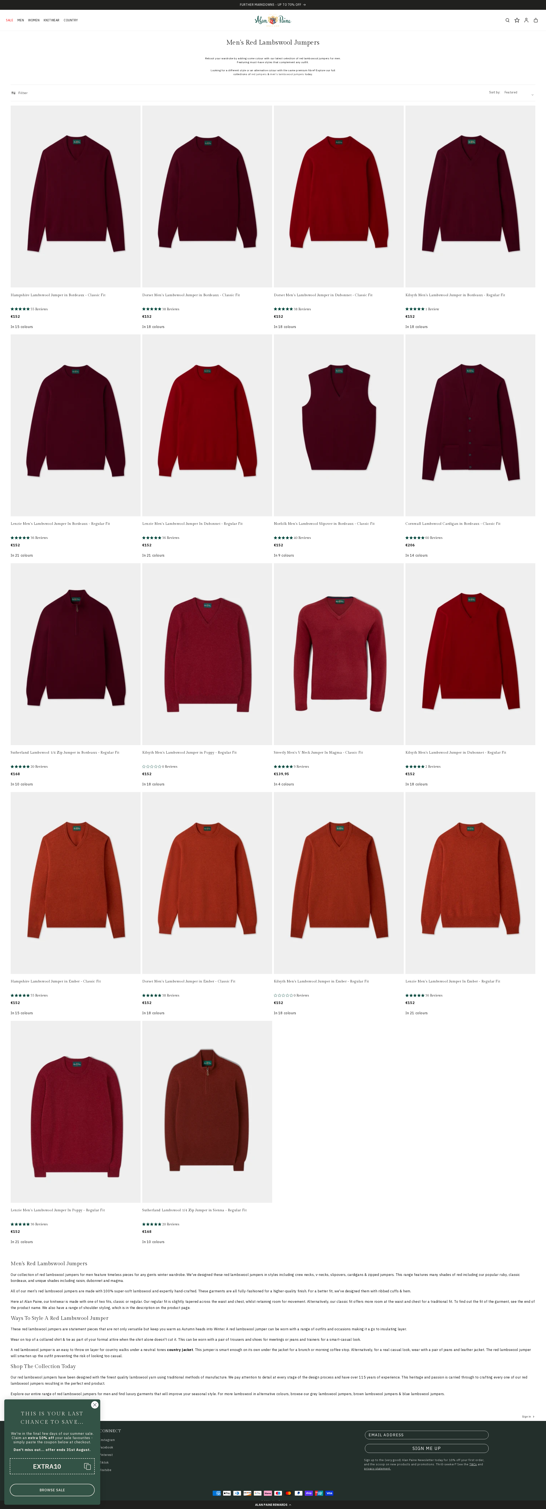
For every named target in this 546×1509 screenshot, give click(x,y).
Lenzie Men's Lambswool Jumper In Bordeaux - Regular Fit (60, 524)
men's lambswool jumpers (287, 74)
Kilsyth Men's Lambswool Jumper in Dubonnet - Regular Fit (455, 753)
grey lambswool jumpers (331, 1394)
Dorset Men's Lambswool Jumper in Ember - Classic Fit (188, 981)
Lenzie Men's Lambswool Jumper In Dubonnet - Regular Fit (192, 524)
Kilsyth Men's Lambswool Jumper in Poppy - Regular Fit (189, 753)
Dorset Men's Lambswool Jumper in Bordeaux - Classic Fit (191, 295)
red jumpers (259, 74)
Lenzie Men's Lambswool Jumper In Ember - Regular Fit (452, 981)
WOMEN (33, 20)
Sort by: (494, 92)
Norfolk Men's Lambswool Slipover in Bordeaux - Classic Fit (324, 524)
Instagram (107, 1440)
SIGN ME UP (426, 1448)
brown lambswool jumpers (375, 1394)
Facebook (106, 1447)
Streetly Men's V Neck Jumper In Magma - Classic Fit (318, 753)
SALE (9, 20)
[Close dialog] (95, 1405)
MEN (20, 20)
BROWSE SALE (52, 1490)
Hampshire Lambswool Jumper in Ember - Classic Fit (56, 981)
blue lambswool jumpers (423, 1394)
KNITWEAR (52, 20)
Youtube (105, 1470)
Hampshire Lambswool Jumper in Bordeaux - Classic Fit (58, 295)
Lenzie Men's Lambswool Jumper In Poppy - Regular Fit (58, 1210)
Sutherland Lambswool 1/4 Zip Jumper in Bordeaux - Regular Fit (65, 753)
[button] (273, 1504)
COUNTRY (71, 20)
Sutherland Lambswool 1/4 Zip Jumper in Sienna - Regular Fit (194, 1210)
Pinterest (106, 1455)
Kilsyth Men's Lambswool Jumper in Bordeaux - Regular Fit (455, 295)
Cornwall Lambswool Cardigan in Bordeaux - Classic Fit (453, 524)
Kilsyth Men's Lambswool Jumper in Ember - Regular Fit (321, 981)
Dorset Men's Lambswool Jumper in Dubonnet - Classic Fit (323, 295)
